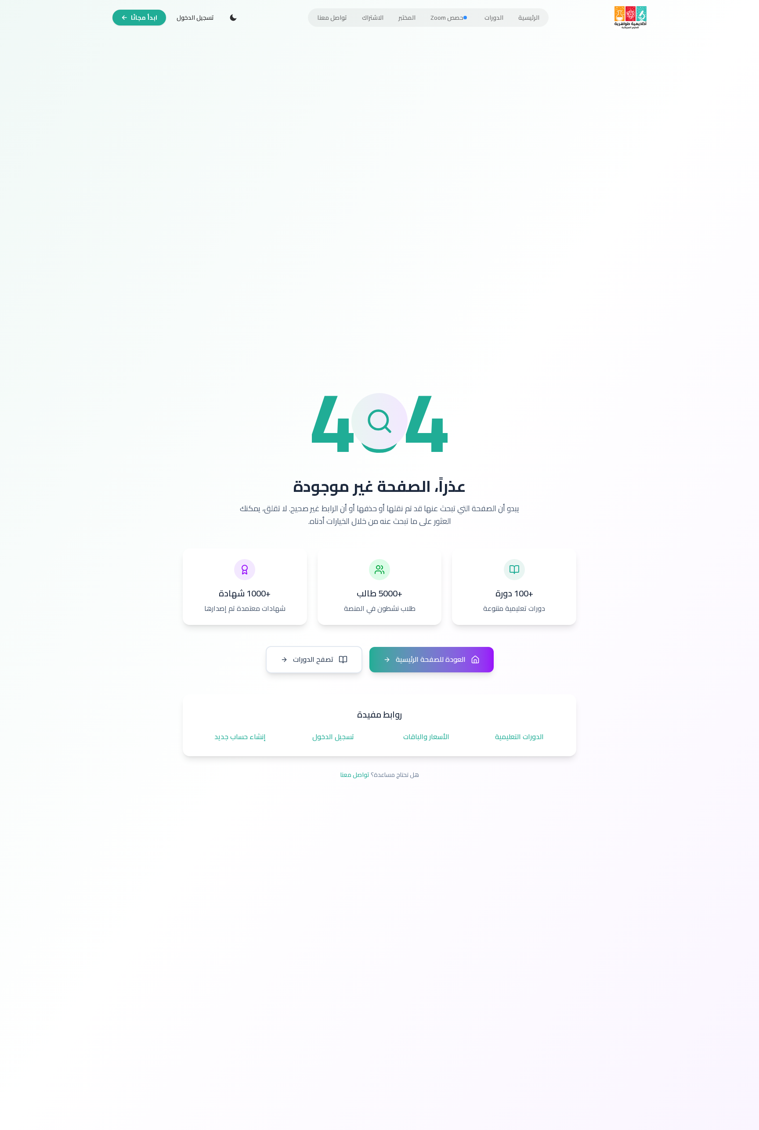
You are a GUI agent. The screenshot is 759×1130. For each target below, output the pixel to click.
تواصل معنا (354, 774)
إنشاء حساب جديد (240, 737)
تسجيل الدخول (195, 17)
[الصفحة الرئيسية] (630, 17)
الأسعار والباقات (426, 737)
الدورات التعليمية (519, 737)
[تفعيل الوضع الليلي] (233, 17)
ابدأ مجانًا (144, 17)
